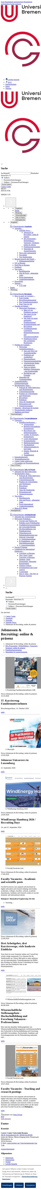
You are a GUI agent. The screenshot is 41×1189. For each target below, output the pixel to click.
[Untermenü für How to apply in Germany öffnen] (34, 296)
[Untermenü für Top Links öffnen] (23, 269)
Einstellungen (7, 1185)
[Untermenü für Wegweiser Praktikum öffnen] (36, 308)
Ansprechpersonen (7, 1149)
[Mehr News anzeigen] (2, 1113)
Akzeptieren (30, 1185)
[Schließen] (11, 292)
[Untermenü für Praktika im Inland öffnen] (29, 306)
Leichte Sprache (11, 1164)
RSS (2, 1117)
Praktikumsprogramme (13, 650)
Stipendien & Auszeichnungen (16, 652)
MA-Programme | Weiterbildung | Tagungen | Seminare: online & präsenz (21, 647)
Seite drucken (6, 1119)
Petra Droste (17, 1115)
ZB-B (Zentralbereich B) (10, 1135)
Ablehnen (19, 1185)
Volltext (6, 178)
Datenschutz (9, 1160)
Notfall (7, 1162)
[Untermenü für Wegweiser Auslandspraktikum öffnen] (34, 349)
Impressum (9, 1158)
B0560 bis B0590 (26, 1135)
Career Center (6, 187)
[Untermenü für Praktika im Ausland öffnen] (30, 345)
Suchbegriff (5, 173)
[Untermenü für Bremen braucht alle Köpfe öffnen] (35, 259)
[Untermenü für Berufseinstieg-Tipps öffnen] (30, 474)
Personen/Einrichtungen (12, 180)
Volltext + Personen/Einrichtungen (15, 182)
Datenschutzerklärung (29, 1176)
